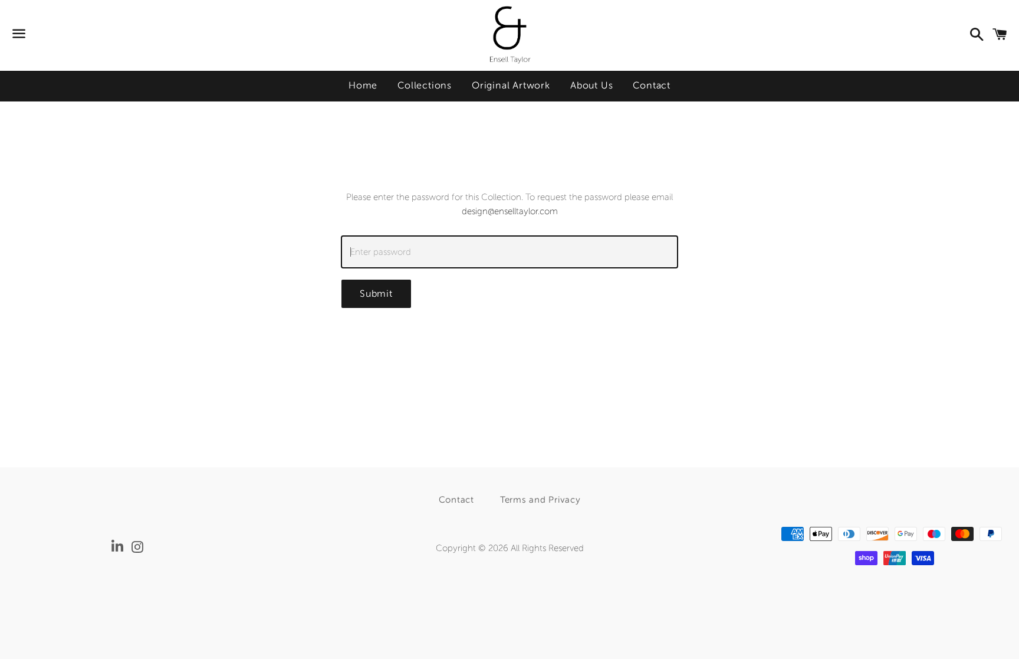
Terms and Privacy (540, 499)
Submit (376, 293)
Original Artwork (511, 85)
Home (363, 85)
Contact (651, 85)
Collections (424, 85)
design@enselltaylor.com (510, 211)
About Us (591, 85)
